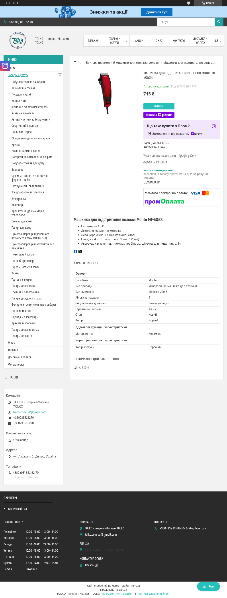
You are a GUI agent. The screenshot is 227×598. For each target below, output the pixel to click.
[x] (80, 252)
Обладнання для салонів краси (31, 138)
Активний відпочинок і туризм (30, 107)
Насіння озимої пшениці (26, 151)
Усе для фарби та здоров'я (28, 192)
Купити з (151, 115)
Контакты (179, 41)
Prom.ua (135, 585)
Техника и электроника (26, 292)
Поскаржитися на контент (118, 593)
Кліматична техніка (23, 88)
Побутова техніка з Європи (28, 82)
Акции (139, 41)
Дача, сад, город (22, 132)
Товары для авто (22, 336)
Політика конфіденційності (153, 593)
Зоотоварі (17, 205)
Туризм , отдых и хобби (25, 267)
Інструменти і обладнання (28, 186)
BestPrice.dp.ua (17, 509)
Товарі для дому (21, 228)
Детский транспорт (23, 261)
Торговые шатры (22, 279)
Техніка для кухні (22, 221)
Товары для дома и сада (27, 298)
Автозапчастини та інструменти (31, 119)
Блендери (17, 170)
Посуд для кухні (21, 94)
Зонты (15, 273)
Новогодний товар (23, 254)
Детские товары (21, 311)
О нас (159, 41)
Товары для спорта (23, 286)
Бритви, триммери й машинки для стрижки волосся (123, 62)
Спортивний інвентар (25, 126)
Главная (93, 41)
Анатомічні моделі (23, 113)
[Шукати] (219, 22)
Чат (212, 586)
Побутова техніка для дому (28, 163)
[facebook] (75, 252)
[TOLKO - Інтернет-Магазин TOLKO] (18, 41)
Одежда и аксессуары (25, 317)
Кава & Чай (19, 101)
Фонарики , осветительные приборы (34, 305)
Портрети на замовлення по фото (32, 157)
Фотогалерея (16, 364)
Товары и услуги (114, 41)
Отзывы (13, 350)
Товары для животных (25, 330)
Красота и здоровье (24, 323)
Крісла (16, 145)
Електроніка (19, 199)
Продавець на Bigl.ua (113, 589)
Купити (159, 106)
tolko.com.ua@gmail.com (29, 412)
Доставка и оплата (200, 41)
